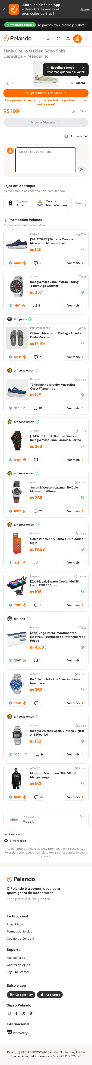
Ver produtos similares (43, 93)
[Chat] (58, 38)
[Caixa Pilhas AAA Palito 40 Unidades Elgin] (17, 553)
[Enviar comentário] (81, 169)
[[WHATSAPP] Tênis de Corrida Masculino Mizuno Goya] (17, 253)
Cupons (28, 819)
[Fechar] (4, 9)
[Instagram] (10, 1014)
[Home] (6, 840)
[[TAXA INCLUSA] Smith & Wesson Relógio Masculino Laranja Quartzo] (17, 450)
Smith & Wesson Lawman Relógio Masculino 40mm (54, 489)
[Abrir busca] (48, 38)
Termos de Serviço (19, 931)
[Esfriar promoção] (10, 262)
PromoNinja (20, 1033)
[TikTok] (32, 1014)
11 (40, 562)
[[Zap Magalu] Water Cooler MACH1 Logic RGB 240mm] (17, 595)
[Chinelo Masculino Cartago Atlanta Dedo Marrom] (17, 347)
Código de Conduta (20, 938)
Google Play (24, 995)
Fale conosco (16, 958)
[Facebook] (17, 1014)
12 (40, 511)
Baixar (84, 9)
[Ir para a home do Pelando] (17, 39)
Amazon (35, 276)
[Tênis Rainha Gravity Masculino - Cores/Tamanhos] (17, 399)
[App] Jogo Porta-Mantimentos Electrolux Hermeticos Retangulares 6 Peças (58, 637)
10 (40, 408)
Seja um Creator (18, 972)
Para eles (19, 841)
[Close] (83, 67)
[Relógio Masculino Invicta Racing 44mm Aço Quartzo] (17, 296)
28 (41, 797)
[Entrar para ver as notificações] (68, 38)
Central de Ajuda (18, 965)
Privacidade (15, 924)
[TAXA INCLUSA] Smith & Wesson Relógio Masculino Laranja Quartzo (55, 438)
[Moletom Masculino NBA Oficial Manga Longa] (17, 787)
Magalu (34, 234)
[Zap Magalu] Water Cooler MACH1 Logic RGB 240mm (54, 583)
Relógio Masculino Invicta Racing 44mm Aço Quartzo (54, 284)
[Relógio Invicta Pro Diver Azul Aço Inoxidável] (17, 693)
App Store (53, 995)
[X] (25, 1014)
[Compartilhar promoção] (82, 249)
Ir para (43, 122)
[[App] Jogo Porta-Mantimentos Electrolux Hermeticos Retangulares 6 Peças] (17, 649)
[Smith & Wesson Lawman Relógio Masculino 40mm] (17, 501)
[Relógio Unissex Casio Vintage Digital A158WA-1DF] (17, 745)
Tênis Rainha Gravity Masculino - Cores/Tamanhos (54, 386)
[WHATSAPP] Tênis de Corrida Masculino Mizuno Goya (51, 241)
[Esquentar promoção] (24, 262)
